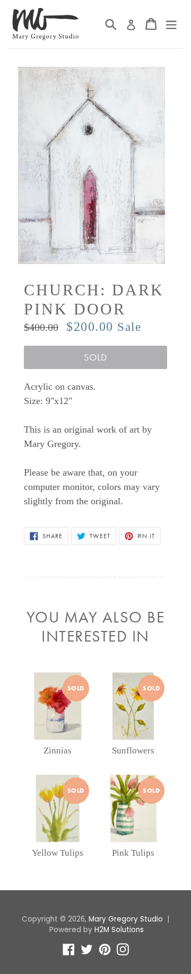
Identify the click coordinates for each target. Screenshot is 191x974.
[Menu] (171, 24)
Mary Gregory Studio (126, 919)
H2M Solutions (119, 930)
